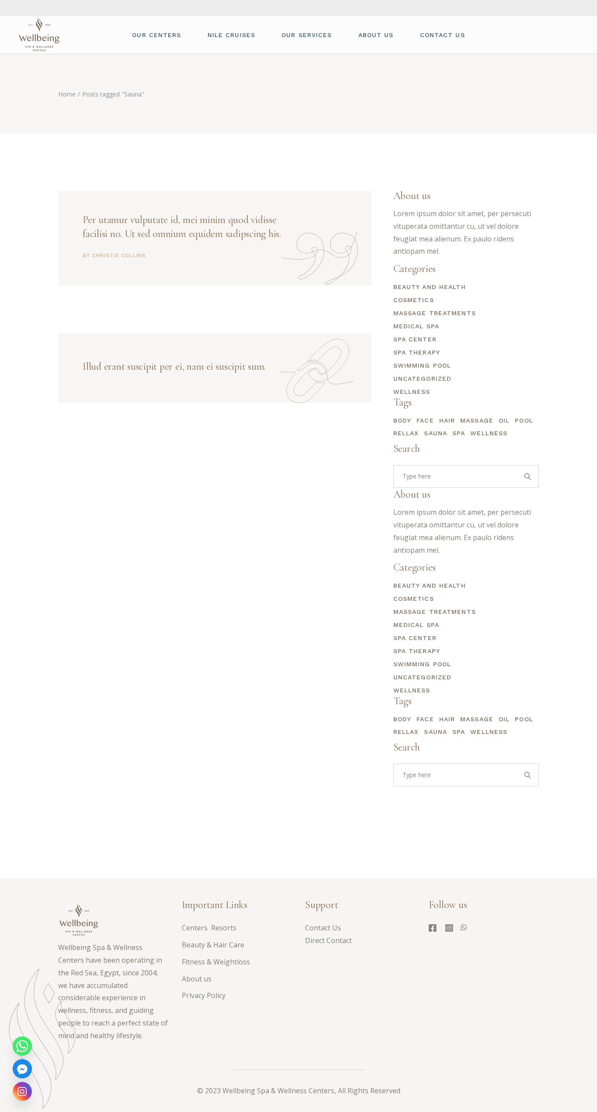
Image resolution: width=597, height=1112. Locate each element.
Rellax (406, 433)
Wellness (411, 391)
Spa (458, 433)
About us (197, 979)
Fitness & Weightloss (216, 962)
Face (425, 420)
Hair (447, 420)
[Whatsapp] (22, 1046)
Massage (476, 420)
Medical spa (416, 326)
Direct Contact (329, 940)
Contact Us (323, 928)
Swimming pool (422, 365)
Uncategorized (422, 378)
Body (402, 420)
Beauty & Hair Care (213, 945)
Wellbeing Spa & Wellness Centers (278, 1090)
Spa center (415, 339)
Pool (524, 420)
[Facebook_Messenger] (22, 1068)
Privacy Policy (204, 995)
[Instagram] (22, 1091)
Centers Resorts (209, 928)
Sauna (435, 433)
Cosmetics (413, 299)
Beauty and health (429, 286)
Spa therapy (416, 352)
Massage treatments (434, 313)
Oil (504, 420)
